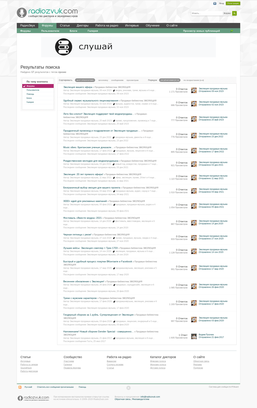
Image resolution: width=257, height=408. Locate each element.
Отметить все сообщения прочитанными (55, 387)
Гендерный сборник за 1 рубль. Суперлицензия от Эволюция (98, 314)
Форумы (47, 25)
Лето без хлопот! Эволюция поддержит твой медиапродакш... (98, 113)
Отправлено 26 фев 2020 (211, 287)
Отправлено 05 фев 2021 (211, 207)
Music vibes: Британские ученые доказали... (88, 147)
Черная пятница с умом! (77, 234)
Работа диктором (29, 371)
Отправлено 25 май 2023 (211, 120)
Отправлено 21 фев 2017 (211, 337)
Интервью (132, 25)
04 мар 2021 (123, 194)
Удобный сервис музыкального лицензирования (90, 100)
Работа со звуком (29, 364)
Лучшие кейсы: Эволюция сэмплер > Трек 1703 (90, 248)
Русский (28, 387)
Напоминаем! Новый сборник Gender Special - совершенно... (98, 331)
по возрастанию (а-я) (194, 80)
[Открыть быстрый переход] (232, 31)
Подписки (198, 368)
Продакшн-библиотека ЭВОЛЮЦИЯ (112, 87)
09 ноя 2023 (123, 93)
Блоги (73, 30)
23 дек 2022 (122, 140)
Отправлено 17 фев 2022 (211, 151)
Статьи (65, 25)
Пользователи (50, 30)
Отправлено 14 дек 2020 (211, 223)
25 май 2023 (123, 124)
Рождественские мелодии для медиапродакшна (90, 160)
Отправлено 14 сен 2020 (211, 252)
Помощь (30, 94)
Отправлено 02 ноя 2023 (211, 104)
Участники (69, 361)
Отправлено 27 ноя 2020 (211, 238)
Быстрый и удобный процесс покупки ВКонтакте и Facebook (97, 261)
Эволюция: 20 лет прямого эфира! (83, 174)
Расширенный (238, 13)
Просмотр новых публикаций (201, 30)
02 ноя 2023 (123, 107)
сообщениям (117, 80)
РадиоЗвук (27, 25)
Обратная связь (201, 361)
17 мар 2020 (123, 274)
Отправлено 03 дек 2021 (211, 165)
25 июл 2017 (99, 341)
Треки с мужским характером (80, 298)
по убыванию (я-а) (170, 80)
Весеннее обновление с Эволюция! (83, 281)
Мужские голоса (158, 361)
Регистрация (233, 3)
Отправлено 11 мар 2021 (211, 178)
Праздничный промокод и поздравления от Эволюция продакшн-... (102, 130)
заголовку (103, 80)
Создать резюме (115, 364)
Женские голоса (158, 364)
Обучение (152, 25)
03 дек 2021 (122, 167)
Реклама (197, 364)
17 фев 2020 (123, 308)
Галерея (93, 30)
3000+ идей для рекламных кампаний (85, 201)
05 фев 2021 (123, 211)
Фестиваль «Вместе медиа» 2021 (82, 217)
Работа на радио (106, 25)
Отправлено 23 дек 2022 (211, 136)
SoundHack (26, 368)
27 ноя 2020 (123, 241)
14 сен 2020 (122, 254)
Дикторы (82, 25)
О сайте (171, 25)
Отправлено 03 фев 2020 (211, 320)
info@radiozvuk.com (150, 397)
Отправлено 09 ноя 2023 (211, 91)
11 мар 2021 (123, 181)
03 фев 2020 (123, 324)
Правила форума (72, 368)
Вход (221, 3)
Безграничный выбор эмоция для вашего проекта (91, 187)
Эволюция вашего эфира (77, 87)
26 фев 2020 (123, 291)
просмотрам (132, 80)
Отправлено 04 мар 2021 (211, 192)
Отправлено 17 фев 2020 (211, 304)
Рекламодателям (140, 399)
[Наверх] (128, 388)
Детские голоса (157, 368)
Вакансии (111, 361)
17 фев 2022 (123, 154)
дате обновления (85, 80)
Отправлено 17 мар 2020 (211, 269)
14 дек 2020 (122, 227)
